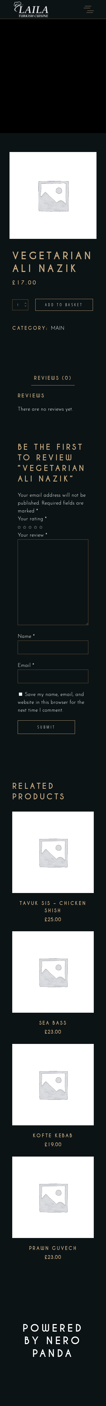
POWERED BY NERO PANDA (53, 1341)
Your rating (32, 519)
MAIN (57, 328)
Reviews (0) (53, 378)
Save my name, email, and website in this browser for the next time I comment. (51, 702)
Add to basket (64, 304)
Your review (32, 535)
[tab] (52, 378)
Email (26, 665)
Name (26, 636)
